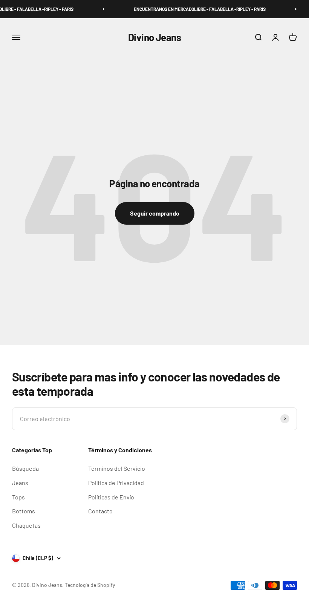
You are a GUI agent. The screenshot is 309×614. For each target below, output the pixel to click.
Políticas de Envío (111, 497)
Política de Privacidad (116, 482)
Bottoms (23, 510)
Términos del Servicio (116, 468)
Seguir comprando (154, 213)
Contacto (100, 510)
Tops (18, 497)
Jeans (20, 482)
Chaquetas (26, 525)
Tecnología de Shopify (90, 585)
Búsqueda (25, 468)
